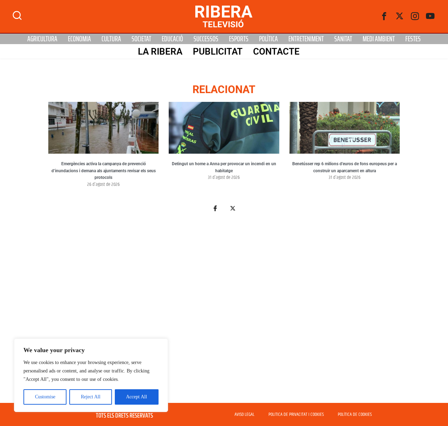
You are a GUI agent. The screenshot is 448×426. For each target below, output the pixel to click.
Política (268, 39)
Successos (206, 39)
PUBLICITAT (218, 51)
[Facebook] (384, 16)
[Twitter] (400, 16)
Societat (141, 39)
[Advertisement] (224, 311)
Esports (238, 39)
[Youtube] (430, 16)
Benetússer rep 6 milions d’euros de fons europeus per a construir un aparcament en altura (344, 167)
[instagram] (415, 16)
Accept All (136, 396)
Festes (413, 39)
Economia (79, 39)
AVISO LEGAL (244, 414)
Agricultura (42, 39)
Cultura (111, 39)
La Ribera (160, 51)
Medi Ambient (379, 39)
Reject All (90, 396)
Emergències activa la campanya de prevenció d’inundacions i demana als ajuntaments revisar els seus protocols (103, 170)
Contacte (276, 51)
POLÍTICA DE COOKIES (355, 414)
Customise (45, 396)
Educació (172, 39)
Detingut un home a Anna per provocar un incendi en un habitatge (224, 167)
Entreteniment (306, 39)
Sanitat (343, 39)
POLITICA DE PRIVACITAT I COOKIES (296, 414)
